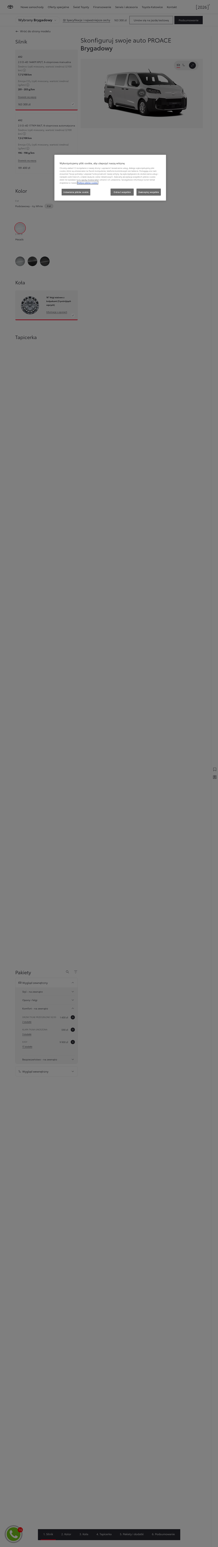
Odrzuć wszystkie (122, 192)
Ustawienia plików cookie (76, 192)
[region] (110, 178)
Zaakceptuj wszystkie (148, 192)
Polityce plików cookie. (87, 182)
